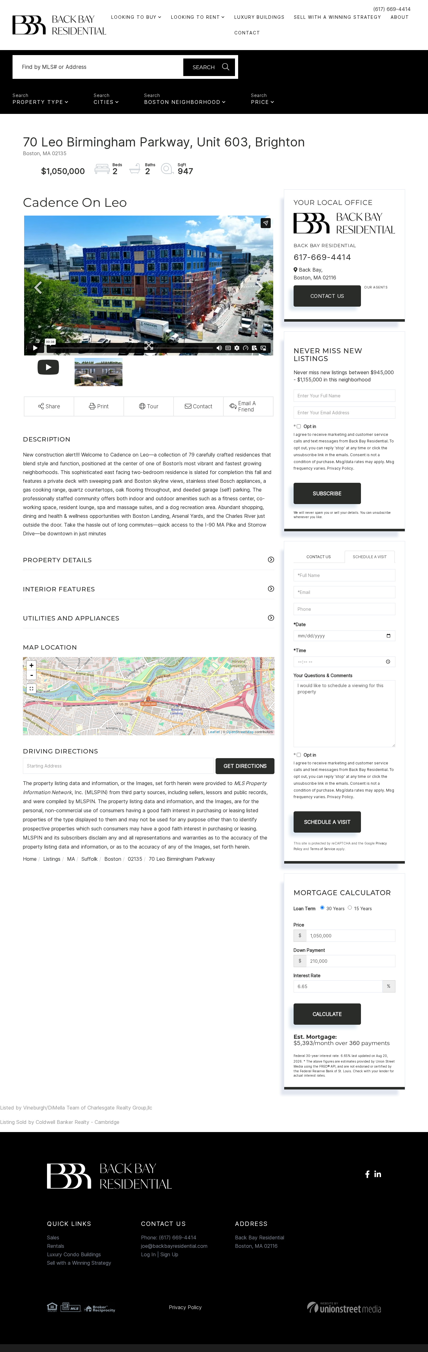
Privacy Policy (340, 468)
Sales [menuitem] (53, 1237)
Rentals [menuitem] (55, 1246)
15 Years (363, 908)
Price (260, 102)
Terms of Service (322, 849)
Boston (112, 859)
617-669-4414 (322, 257)
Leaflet (214, 732)
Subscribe (327, 493)
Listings (51, 859)
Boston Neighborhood (182, 102)
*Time (300, 650)
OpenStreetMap (240, 732)
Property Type (38, 102)
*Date (300, 624)
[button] (209, 67)
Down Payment (309, 950)
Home (30, 859)
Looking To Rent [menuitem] (195, 17)
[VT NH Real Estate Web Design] (328, 1307)
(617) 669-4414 (392, 9)
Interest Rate (307, 975)
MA (71, 859)
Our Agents (375, 287)
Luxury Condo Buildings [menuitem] (74, 1254)
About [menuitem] (400, 17)
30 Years (335, 908)
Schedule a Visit (370, 556)
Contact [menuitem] (247, 32)
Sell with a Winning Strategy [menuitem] (337, 17)
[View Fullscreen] (31, 688)
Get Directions (245, 766)
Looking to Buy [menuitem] (134, 17)
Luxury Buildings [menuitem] (259, 17)
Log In (148, 1254)
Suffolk (89, 859)
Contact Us (327, 296)
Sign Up (169, 1254)
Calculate (327, 1014)
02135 (135, 859)
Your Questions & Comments (323, 675)
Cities (104, 102)
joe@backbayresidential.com (174, 1246)
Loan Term (305, 908)
